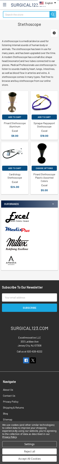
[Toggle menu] (4, 4)
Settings (29, 444)
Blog (5, 413)
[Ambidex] (11, 260)
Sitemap (7, 419)
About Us (8, 389)
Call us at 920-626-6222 (29, 351)
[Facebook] (26, 360)
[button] (54, 33)
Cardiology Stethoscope (15, 176)
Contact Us (9, 395)
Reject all (29, 451)
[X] (33, 360)
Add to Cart (14, 117)
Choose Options (44, 168)
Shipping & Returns (13, 407)
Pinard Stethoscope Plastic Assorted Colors (44, 177)
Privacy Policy (10, 401)
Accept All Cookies (29, 459)
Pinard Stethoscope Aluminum (15, 125)
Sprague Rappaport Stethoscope (44, 125)
